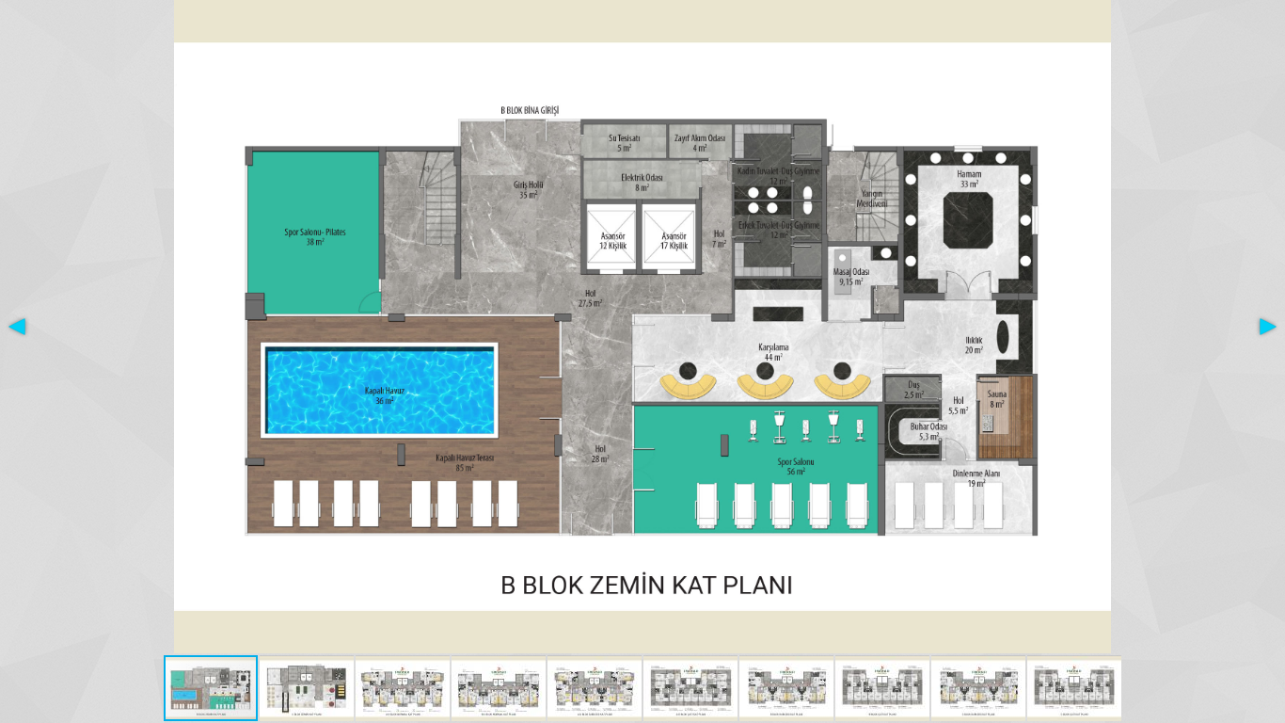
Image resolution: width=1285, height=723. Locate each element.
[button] (17, 327)
